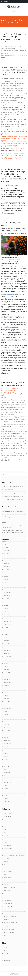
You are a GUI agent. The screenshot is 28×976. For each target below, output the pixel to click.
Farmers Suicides (8, 848)
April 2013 (6, 795)
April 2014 (6, 759)
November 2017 (7, 679)
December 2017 (7, 676)
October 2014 (7, 740)
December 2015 (7, 705)
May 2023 (6, 544)
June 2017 (6, 692)
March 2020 (6, 614)
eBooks (5, 839)
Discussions (6, 835)
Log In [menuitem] (2, 1)
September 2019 (7, 621)
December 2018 (7, 647)
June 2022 (6, 576)
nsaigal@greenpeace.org (18, 158)
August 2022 (7, 569)
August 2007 (7, 801)
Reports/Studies (7, 900)
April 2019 (6, 637)
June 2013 (6, 792)
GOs (5, 852)
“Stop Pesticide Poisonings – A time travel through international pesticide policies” (13, 38)
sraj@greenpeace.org (18, 155)
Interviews (6, 858)
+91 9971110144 (8, 155)
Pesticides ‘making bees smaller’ (11, 223)
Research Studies (8, 906)
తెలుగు (5, 935)
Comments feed (7, 957)
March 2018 (6, 669)
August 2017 (7, 685)
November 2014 (7, 737)
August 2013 (7, 785)
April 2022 (6, 582)
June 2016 (6, 695)
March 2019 (6, 640)
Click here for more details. (8, 213)
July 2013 (6, 788)
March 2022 (6, 586)
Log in (5, 950)
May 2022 (6, 579)
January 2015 (7, 730)
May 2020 (6, 608)
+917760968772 (8, 158)
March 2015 (6, 724)
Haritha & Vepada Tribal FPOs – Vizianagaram (14, 855)
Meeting (6, 861)
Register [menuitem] (6, 1)
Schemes (6, 910)
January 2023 (7, 557)
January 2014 (7, 769)
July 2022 (6, 573)
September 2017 (7, 682)
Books (5, 829)
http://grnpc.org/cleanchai (19, 148)
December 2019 (7, 618)
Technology (6, 919)
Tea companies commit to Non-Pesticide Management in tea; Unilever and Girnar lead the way (14, 71)
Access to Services (8, 813)
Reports (5, 893)
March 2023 (6, 550)
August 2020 (7, 598)
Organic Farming (7, 877)
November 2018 (7, 650)
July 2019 (6, 627)
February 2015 (7, 727)
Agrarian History (7, 816)
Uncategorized (7, 926)
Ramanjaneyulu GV (6, 516)
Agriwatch (6, 819)
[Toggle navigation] (14, 12)
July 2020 (6, 602)
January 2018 (7, 672)
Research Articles (8, 903)
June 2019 (6, 631)
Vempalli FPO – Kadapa (9, 929)
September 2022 (7, 566)
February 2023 (7, 553)
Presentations (7, 881)
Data (5, 832)
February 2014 (7, 766)
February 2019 (7, 643)
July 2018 (6, 663)
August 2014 (7, 746)
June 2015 (6, 718)
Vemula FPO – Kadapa (9, 932)
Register (6, 947)
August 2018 (7, 660)
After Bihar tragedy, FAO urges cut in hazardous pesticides (14, 383)
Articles (5, 823)
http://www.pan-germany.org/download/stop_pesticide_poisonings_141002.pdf (14, 55)
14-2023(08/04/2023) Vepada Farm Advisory (13, 493)
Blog (5, 826)
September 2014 (7, 743)
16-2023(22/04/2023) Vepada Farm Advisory (13, 489)
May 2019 (6, 634)
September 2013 (7, 782)
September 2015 (7, 708)
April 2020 (6, 611)
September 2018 (7, 656)
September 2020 (7, 595)
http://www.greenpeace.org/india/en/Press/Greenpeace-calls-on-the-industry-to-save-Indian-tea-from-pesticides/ (14, 138)
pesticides (9, 294)
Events (5, 842)
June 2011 (6, 798)
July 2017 (6, 689)
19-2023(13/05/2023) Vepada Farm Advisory (13, 486)
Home (2, 22)
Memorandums (7, 864)
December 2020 (7, 592)
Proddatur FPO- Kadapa (9, 887)
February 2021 (7, 589)
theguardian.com (5, 233)
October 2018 (7, 653)
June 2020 (6, 605)
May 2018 (6, 666)
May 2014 (6, 756)
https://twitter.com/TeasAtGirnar (10, 146)
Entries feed (6, 953)
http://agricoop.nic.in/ (9, 185)
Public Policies (7, 890)
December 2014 (7, 734)
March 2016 (6, 698)
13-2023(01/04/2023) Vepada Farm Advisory (13, 496)
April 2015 (6, 721)
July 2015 (6, 714)
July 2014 (6, 750)
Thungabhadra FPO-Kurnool (10, 922)
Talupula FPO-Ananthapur (10, 916)
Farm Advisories (7, 845)
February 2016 (7, 701)
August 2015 (7, 711)
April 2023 (6, 547)
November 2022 (7, 560)
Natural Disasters (8, 871)
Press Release (7, 884)
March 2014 (6, 763)
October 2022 (7, 563)
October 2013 (7, 779)
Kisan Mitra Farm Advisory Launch (10, 525)
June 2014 (6, 753)
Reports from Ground (9, 897)
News (5, 874)
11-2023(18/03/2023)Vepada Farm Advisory (13, 499)
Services (6, 913)
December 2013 (7, 772)
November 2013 (7, 775)
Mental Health (7, 868)
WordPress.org (7, 960)
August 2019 (7, 624)
